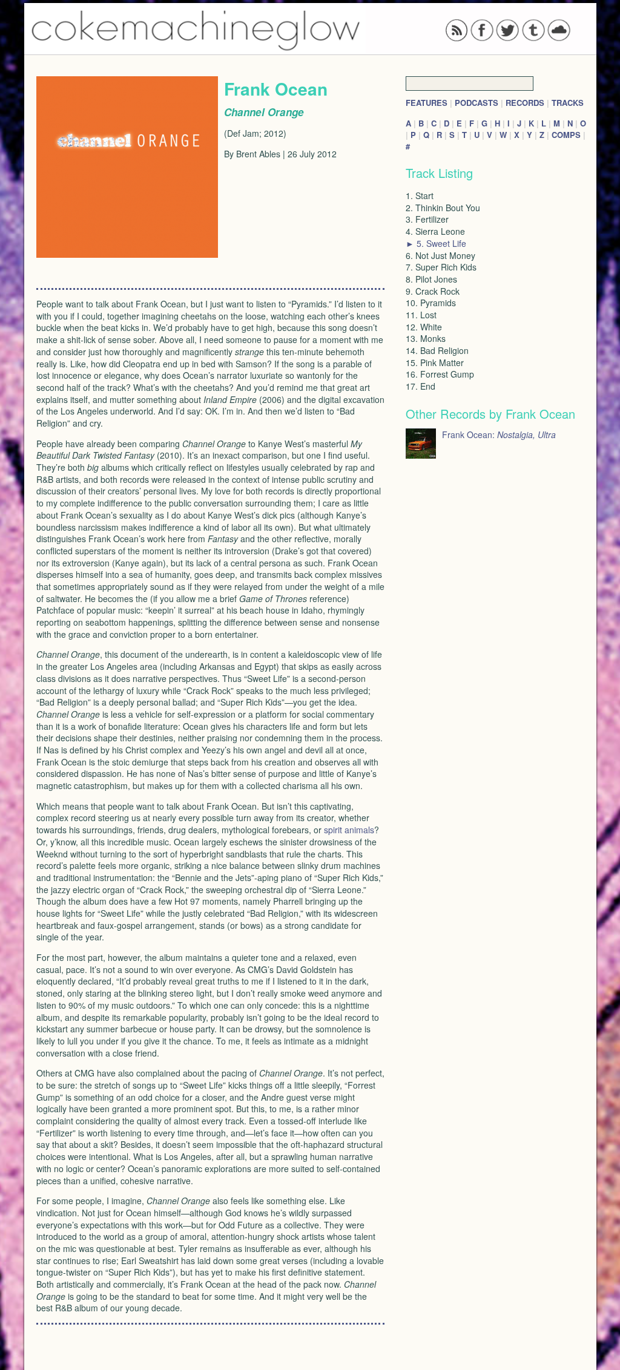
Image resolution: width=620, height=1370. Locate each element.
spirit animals (349, 830)
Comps (566, 134)
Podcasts (476, 102)
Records (525, 102)
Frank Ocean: (499, 434)
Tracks (568, 102)
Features (426, 102)
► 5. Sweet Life (436, 243)
